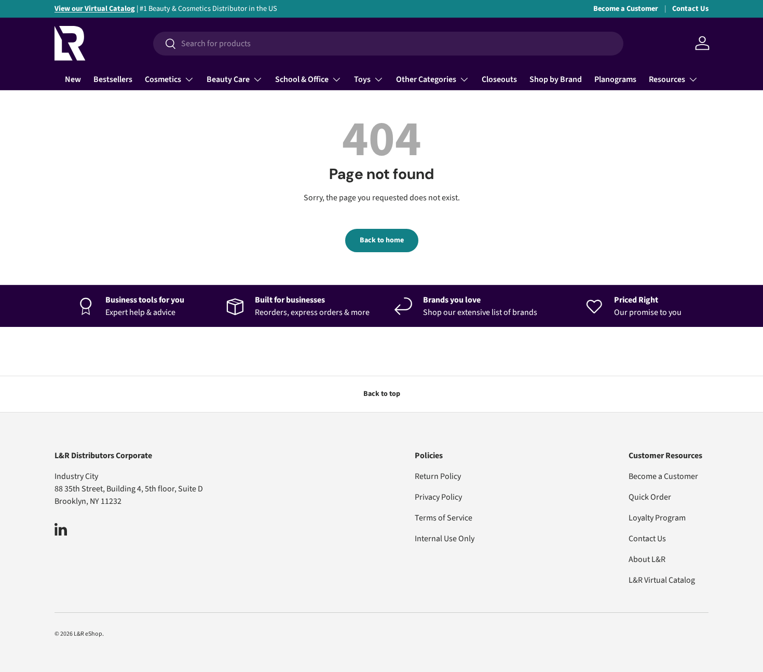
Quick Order (650, 497)
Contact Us (690, 8)
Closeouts (499, 79)
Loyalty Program (657, 518)
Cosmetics (163, 79)
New (73, 79)
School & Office (302, 79)
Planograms (615, 79)
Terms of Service (443, 518)
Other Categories (426, 79)
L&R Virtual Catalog (662, 580)
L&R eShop (88, 633)
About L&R (647, 559)
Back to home (382, 240)
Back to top (381, 394)
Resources (667, 79)
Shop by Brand (555, 79)
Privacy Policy (438, 497)
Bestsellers (112, 79)
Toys (362, 79)
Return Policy (438, 476)
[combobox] (388, 44)
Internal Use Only (444, 538)
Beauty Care (228, 79)
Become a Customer (625, 8)
